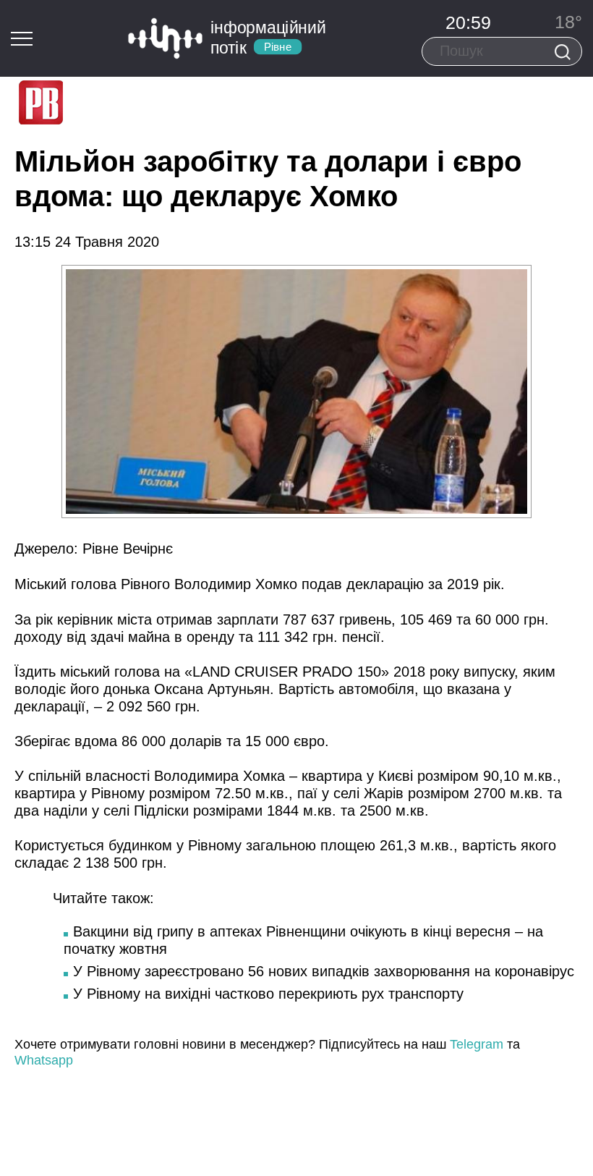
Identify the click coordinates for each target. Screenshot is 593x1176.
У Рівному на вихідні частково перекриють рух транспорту (268, 994)
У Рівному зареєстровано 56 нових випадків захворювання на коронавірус (323, 971)
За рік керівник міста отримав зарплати (148, 619)
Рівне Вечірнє (125, 549)
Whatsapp (43, 1060)
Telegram (476, 1044)
